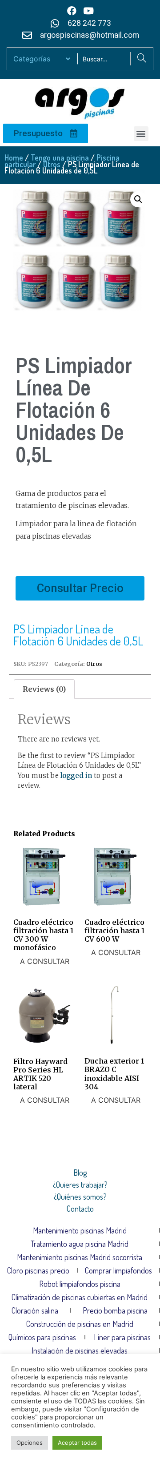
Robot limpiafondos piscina (79, 1284)
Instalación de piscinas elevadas (80, 1350)
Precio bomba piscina (115, 1310)
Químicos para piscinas (42, 1337)
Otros (51, 164)
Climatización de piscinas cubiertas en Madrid (80, 1297)
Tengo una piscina (60, 157)
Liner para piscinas (122, 1337)
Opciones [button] (29, 1442)
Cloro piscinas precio (38, 1270)
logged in (76, 775)
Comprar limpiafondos (118, 1270)
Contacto (80, 1208)
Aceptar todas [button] (77, 1442)
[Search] (141, 58)
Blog (80, 1172)
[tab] (44, 689)
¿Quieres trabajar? (80, 1184)
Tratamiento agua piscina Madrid (79, 1244)
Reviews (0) (44, 689)
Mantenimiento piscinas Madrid (80, 1230)
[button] (141, 133)
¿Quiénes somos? (80, 1196)
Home (13, 157)
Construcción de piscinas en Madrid (79, 1324)
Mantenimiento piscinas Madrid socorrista (79, 1257)
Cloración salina (35, 1310)
